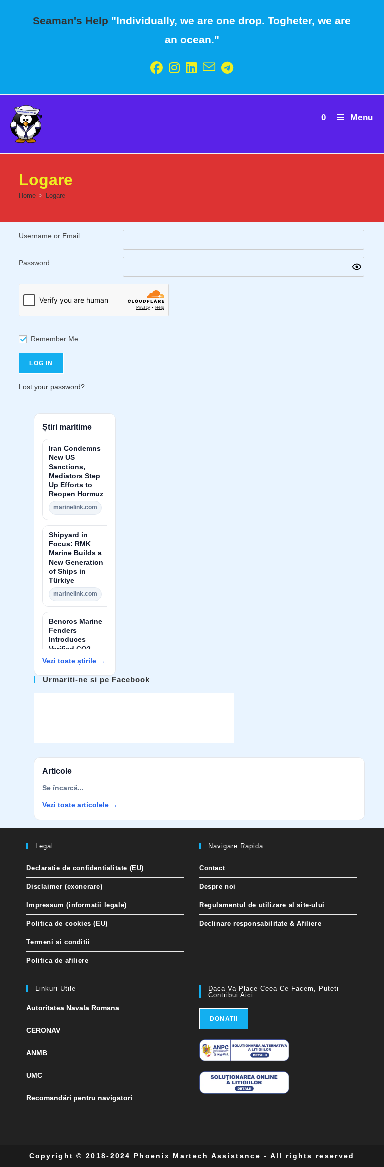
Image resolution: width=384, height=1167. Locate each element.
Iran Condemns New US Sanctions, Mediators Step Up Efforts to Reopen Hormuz (76, 471)
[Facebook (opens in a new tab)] (157, 68)
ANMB (37, 1053)
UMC (34, 1076)
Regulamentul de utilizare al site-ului (262, 905)
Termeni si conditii (58, 942)
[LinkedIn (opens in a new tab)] (191, 68)
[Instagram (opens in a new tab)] (174, 68)
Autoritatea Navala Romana (73, 1008)
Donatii (224, 1019)
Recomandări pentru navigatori (79, 1098)
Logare (56, 196)
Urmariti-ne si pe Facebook (96, 680)
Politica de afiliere (57, 960)
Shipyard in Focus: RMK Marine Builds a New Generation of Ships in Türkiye (76, 558)
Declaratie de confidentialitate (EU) (85, 868)
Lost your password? (52, 387)
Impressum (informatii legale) (76, 905)
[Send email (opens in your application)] (209, 68)
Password (34, 263)
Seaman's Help (70, 20)
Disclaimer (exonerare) (64, 886)
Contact (212, 868)
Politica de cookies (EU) (67, 924)
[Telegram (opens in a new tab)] (227, 68)
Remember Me (54, 339)
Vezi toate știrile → (74, 661)
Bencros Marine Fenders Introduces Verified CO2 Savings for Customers (75, 644)
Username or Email (49, 236)
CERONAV (43, 1030)
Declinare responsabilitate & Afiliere (261, 924)
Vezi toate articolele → (80, 805)
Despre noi (218, 886)
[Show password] (357, 267)
